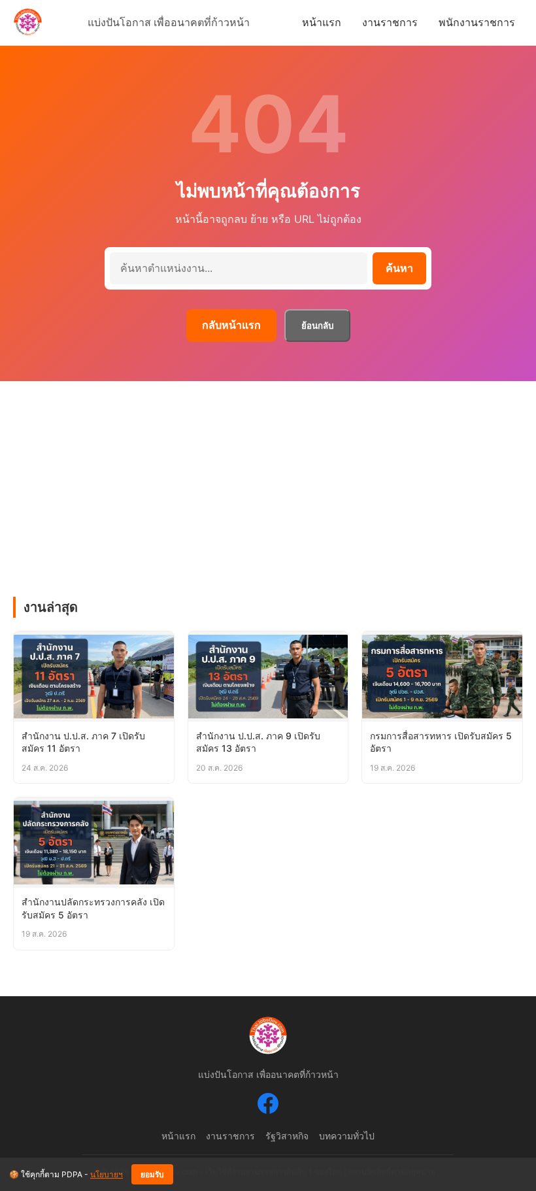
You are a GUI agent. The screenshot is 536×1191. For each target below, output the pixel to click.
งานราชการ (390, 22)
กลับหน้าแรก (231, 324)
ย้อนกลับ (317, 326)
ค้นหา (399, 268)
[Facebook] (268, 1106)
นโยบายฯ (106, 1174)
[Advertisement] (268, 479)
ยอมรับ (152, 1174)
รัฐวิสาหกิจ (287, 1135)
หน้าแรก (321, 22)
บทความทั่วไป (347, 1135)
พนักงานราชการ (477, 22)
